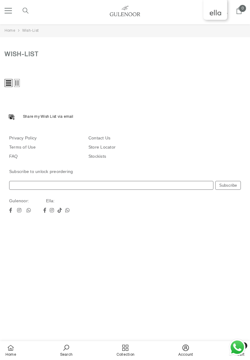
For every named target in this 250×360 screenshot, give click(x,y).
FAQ (13, 156)
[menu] (8, 10)
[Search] (25, 10)
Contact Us (99, 137)
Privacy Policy (23, 137)
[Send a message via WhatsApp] (237, 347)
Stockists (97, 156)
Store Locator (102, 147)
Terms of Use (22, 147)
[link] (66, 350)
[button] (8, 83)
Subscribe (228, 185)
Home (10, 30)
